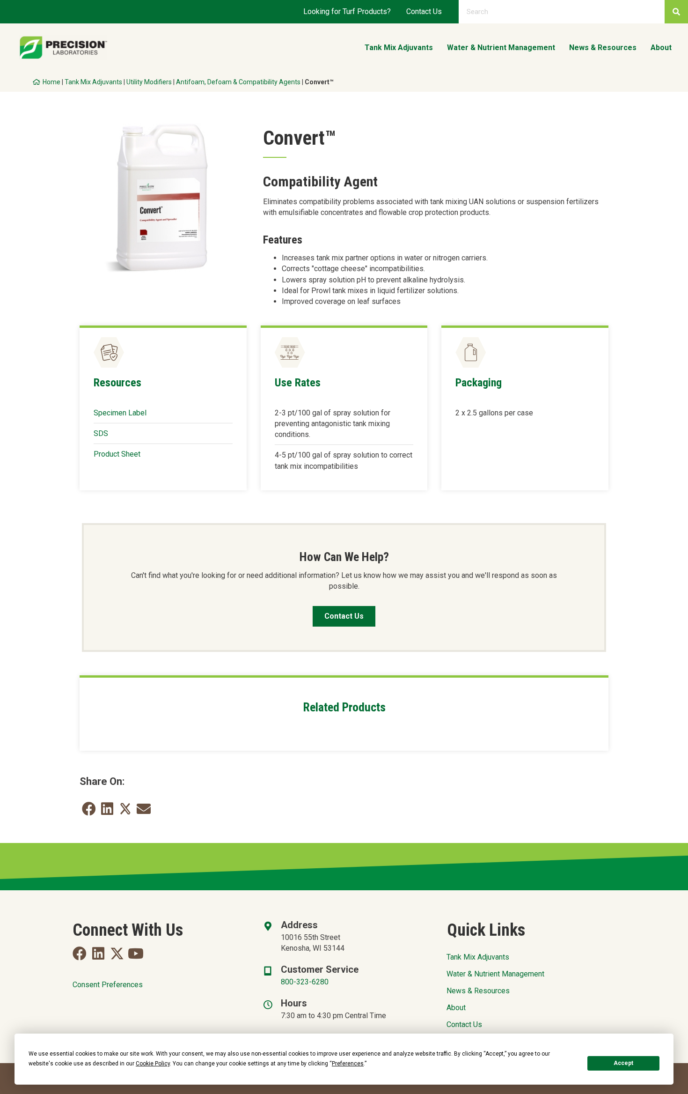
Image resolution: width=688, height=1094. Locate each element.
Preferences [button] (348, 1063)
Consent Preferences (108, 984)
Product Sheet (117, 454)
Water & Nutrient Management (495, 973)
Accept (623, 1063)
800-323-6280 (305, 981)
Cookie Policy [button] (153, 1063)
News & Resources (478, 990)
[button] (80, 953)
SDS (101, 433)
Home (51, 82)
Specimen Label (120, 412)
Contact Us (424, 11)
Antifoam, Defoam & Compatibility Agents (238, 82)
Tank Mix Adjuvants (93, 82)
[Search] (676, 11)
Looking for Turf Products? (347, 11)
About (456, 1007)
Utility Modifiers (149, 82)
